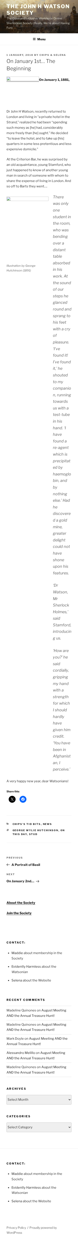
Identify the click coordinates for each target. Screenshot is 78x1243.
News (47, 824)
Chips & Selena (52, 54)
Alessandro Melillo (20, 1053)
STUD (33, 834)
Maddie (17, 953)
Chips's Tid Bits (27, 824)
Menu (41, 39)
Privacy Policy (16, 1227)
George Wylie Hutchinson (35, 830)
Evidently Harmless (26, 967)
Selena (16, 980)
